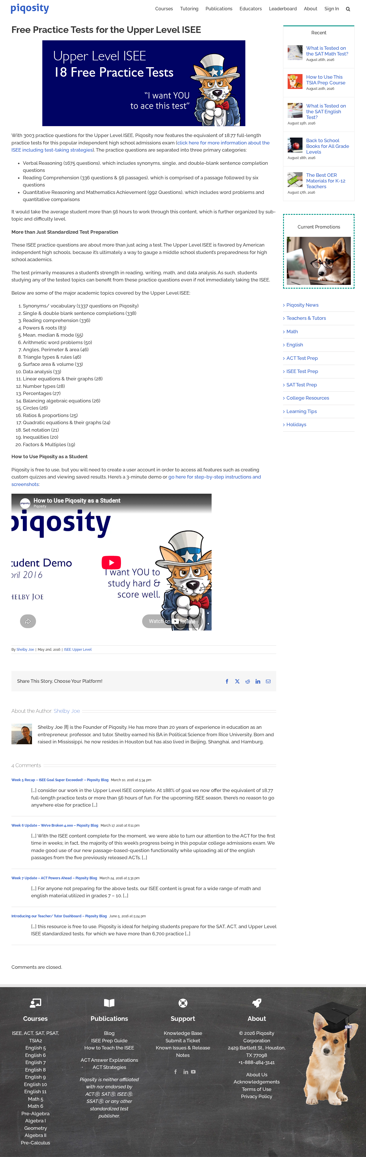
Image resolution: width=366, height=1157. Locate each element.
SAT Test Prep (302, 385)
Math (292, 331)
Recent (319, 32)
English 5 (35, 1048)
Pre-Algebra (35, 1113)
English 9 (35, 1077)
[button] (348, 8)
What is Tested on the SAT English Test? (326, 111)
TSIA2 (35, 1040)
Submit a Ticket (183, 1040)
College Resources (308, 398)
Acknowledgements (257, 1082)
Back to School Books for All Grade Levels (327, 146)
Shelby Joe (25, 650)
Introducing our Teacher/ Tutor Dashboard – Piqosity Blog (59, 916)
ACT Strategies (109, 1067)
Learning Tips (302, 411)
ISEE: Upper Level (78, 650)
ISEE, (17, 1033)
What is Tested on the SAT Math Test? (327, 51)
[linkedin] (186, 1071)
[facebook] (175, 1071)
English (295, 345)
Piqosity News (303, 305)
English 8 (35, 1070)
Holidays (296, 424)
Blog (109, 1033)
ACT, (29, 1033)
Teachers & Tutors (306, 318)
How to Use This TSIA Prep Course (325, 80)
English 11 (35, 1091)
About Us (256, 1074)
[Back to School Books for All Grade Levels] (295, 141)
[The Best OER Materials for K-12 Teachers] (295, 175)
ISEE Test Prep (302, 371)
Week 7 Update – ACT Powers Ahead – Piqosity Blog (54, 878)
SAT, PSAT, (47, 1033)
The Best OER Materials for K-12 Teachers (325, 180)
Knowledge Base (183, 1033)
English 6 (35, 1055)
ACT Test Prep (302, 358)
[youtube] (193, 1071)
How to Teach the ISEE (109, 1048)
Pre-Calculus (35, 1143)
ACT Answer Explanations (109, 1060)
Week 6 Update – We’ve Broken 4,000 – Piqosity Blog (54, 825)
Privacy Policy (256, 1096)
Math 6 (35, 1106)
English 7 (35, 1062)
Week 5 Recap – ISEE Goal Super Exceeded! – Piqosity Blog (60, 780)
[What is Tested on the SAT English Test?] (295, 106)
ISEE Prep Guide (109, 1040)
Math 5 (35, 1099)
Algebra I (35, 1121)
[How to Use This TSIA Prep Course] (295, 77)
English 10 (35, 1084)
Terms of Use (256, 1089)
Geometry (35, 1128)
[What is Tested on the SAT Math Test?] (295, 48)
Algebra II (35, 1135)
